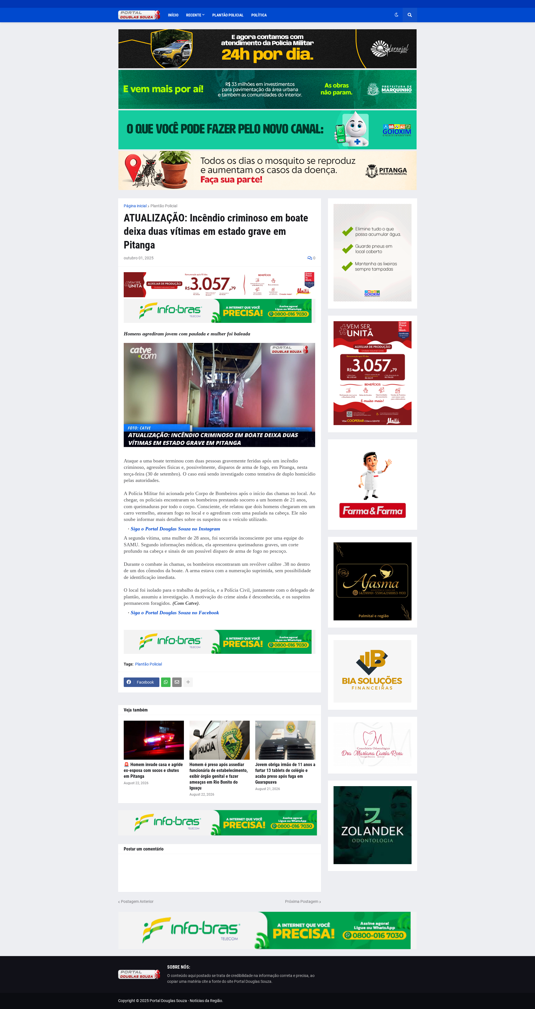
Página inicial (135, 206)
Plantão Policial (163, 206)
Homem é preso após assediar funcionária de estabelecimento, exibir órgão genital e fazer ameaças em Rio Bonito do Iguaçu (218, 776)
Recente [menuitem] (193, 15)
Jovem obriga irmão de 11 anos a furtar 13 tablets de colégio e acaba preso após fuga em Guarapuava (285, 773)
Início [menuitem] (173, 15)
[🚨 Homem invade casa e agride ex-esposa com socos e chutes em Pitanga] (154, 740)
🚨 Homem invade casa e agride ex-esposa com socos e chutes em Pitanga (153, 770)
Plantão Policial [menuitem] (228, 15)
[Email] (177, 682)
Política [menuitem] (259, 15)
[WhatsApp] (166, 682)
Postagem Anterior (137, 901)
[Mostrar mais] (188, 682)
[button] (396, 15)
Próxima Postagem (301, 901)
